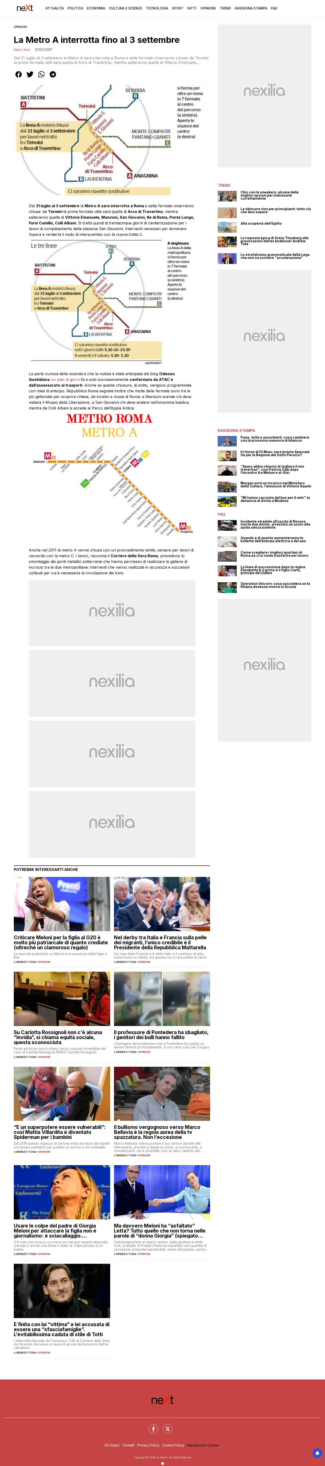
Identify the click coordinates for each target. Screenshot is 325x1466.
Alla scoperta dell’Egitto (261, 223)
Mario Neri (22, 50)
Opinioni (208, 8)
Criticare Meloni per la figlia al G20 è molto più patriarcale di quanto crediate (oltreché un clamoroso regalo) (61, 942)
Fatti (192, 8)
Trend (225, 8)
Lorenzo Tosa (25, 962)
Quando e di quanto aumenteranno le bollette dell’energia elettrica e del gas (273, 539)
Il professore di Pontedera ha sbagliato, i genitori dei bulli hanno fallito (161, 1035)
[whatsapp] (41, 77)
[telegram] (53, 77)
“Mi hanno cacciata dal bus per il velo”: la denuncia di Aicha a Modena (275, 499)
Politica (75, 8)
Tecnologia (157, 8)
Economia (96, 8)
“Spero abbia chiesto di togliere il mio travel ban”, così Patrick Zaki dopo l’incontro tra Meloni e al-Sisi (272, 469)
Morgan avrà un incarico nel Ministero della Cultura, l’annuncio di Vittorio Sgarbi (276, 485)
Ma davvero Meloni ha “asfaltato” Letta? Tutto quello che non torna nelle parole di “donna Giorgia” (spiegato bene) (160, 1230)
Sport (177, 8)
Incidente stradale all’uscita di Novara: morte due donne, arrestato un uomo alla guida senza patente (275, 524)
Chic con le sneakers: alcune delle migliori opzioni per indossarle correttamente (270, 195)
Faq (274, 8)
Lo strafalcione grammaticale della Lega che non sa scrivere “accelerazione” (275, 256)
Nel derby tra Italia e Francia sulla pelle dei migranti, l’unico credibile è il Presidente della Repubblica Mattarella (160, 942)
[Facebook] (151, 1426)
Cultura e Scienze (125, 8)
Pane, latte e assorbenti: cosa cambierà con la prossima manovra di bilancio (275, 439)
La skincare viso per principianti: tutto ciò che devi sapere (276, 210)
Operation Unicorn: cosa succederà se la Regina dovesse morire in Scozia (275, 585)
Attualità (54, 8)
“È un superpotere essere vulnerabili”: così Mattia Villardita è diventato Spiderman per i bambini (60, 1132)
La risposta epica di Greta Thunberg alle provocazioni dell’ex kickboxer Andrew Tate (275, 241)
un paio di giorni (65, 379)
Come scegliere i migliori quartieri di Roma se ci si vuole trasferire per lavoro (274, 554)
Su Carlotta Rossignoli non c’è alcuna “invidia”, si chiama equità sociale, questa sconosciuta (58, 1037)
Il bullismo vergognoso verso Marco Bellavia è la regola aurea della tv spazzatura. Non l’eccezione (157, 1132)
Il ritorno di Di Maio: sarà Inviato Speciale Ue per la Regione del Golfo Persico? (275, 453)
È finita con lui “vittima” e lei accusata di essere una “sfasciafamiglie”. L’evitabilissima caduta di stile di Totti (61, 1329)
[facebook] (18, 77)
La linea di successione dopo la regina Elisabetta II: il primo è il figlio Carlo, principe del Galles (273, 570)
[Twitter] (165, 1426)
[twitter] (30, 77)
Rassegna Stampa (251, 8)
